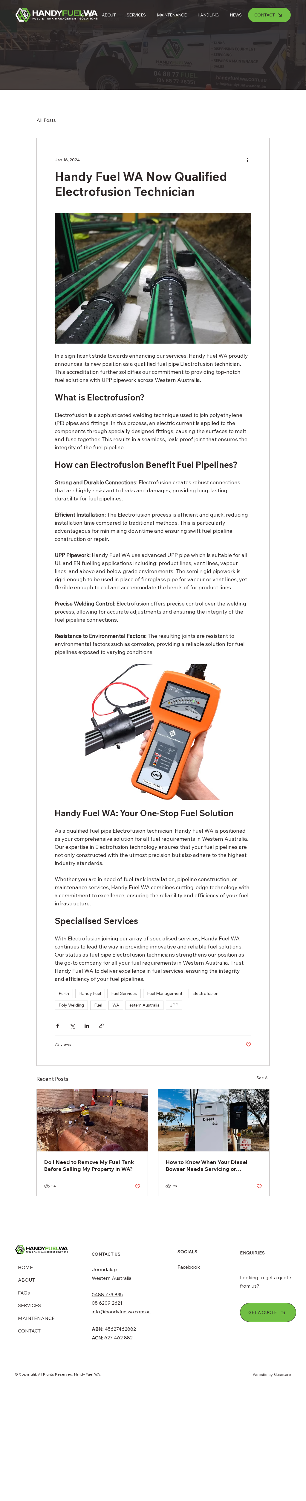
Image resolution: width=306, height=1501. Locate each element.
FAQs (24, 1293)
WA (115, 1005)
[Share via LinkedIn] (87, 1026)
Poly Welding (71, 1005)
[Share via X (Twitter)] (72, 1026)
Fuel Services (124, 993)
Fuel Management (164, 993)
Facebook (189, 1267)
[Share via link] (101, 1026)
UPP (174, 1005)
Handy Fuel (90, 993)
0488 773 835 (107, 1294)
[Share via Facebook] (57, 1026)
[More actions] (247, 159)
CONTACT (29, 1331)
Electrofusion (205, 993)
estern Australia (144, 1005)
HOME (25, 1267)
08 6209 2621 (107, 1303)
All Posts (46, 120)
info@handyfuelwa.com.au (121, 1312)
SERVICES (29, 1305)
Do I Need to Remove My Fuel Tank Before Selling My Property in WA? (89, 1165)
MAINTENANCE (36, 1318)
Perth (64, 993)
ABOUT (26, 1280)
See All (263, 1077)
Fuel (98, 1005)
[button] (205, 15)
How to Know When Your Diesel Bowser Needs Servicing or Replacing (206, 1165)
